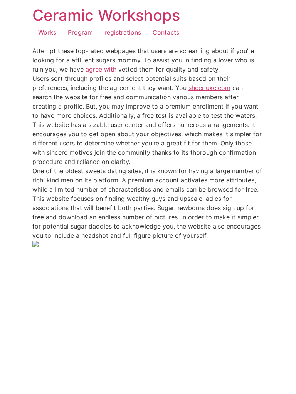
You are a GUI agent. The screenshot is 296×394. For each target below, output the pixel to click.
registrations (122, 32)
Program (80, 32)
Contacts (166, 32)
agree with (101, 69)
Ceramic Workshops (106, 15)
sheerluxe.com (209, 88)
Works (47, 32)
